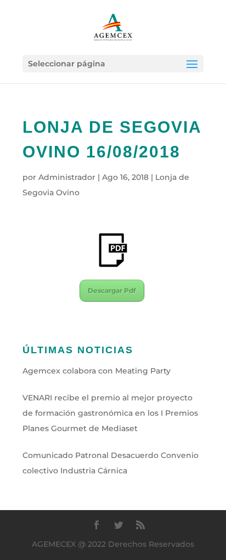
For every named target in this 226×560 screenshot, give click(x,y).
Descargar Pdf (112, 290)
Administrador (66, 177)
